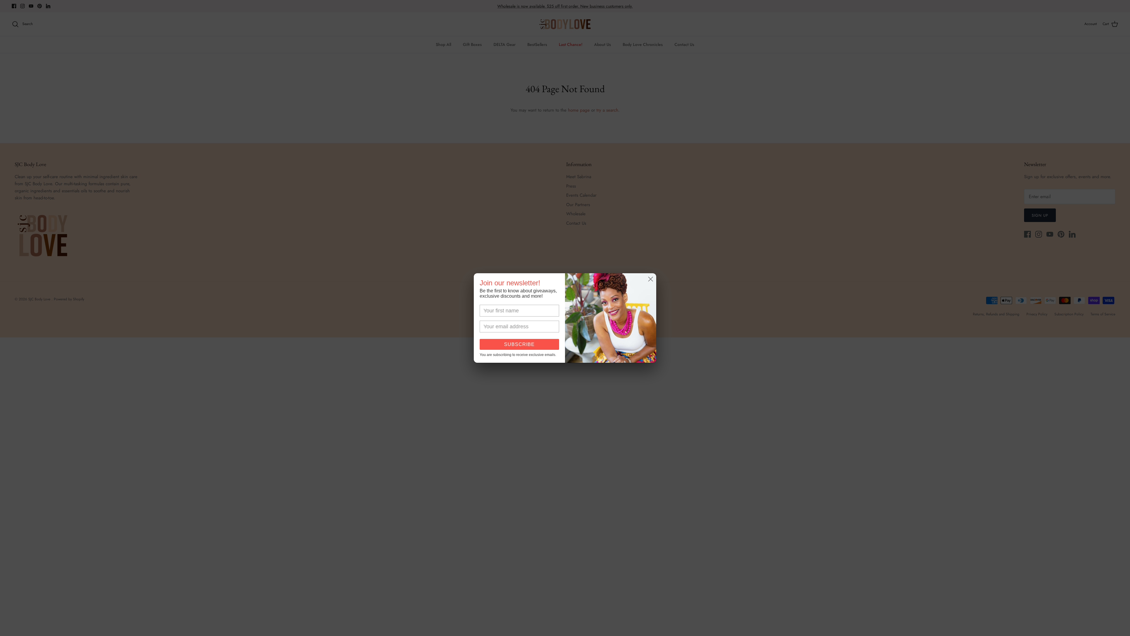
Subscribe (519, 344)
